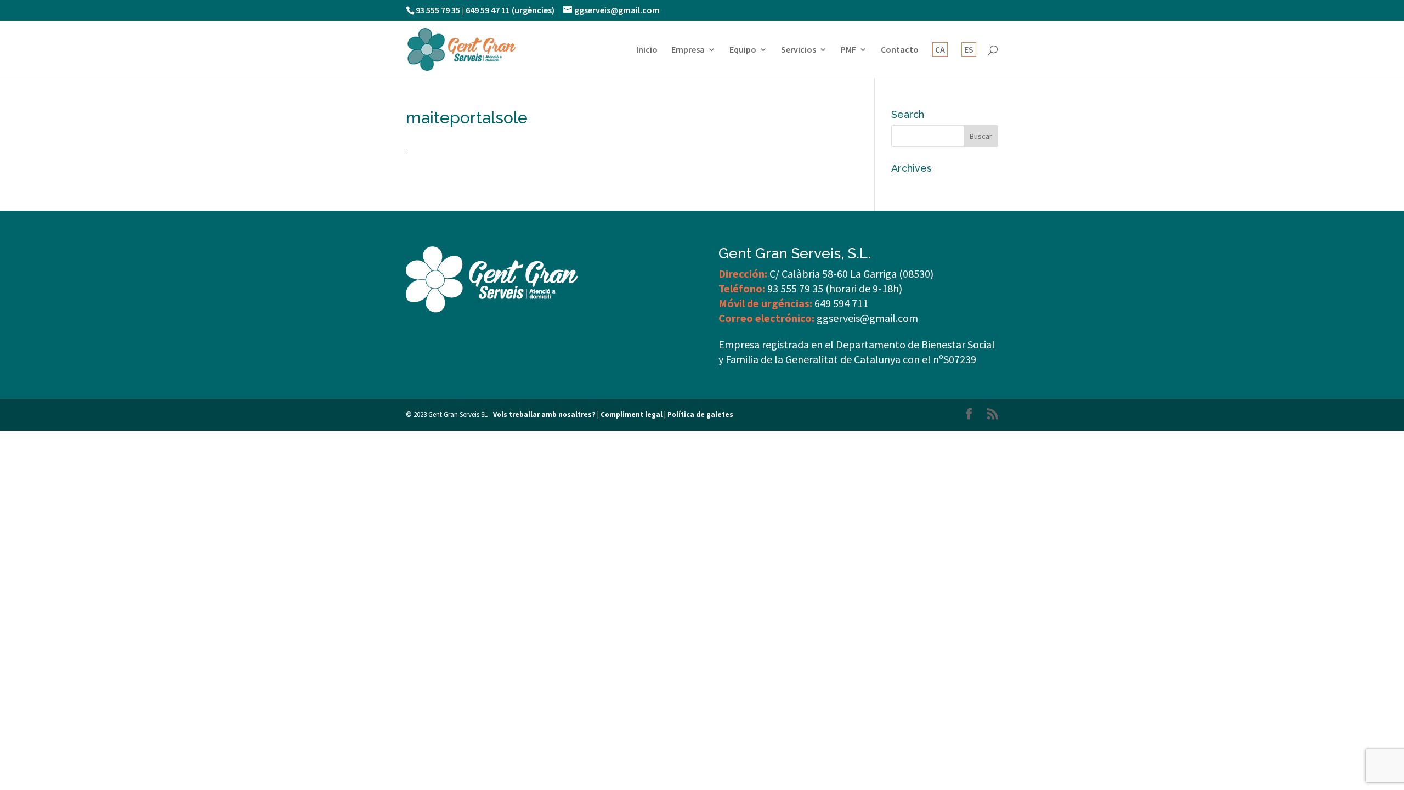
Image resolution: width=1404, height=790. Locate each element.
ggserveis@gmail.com (867, 318)
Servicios (798, 50)
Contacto (900, 50)
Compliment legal (632, 414)
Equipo (742, 50)
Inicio (647, 50)
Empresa (688, 50)
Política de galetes (700, 414)
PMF (848, 50)
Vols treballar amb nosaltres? (544, 414)
